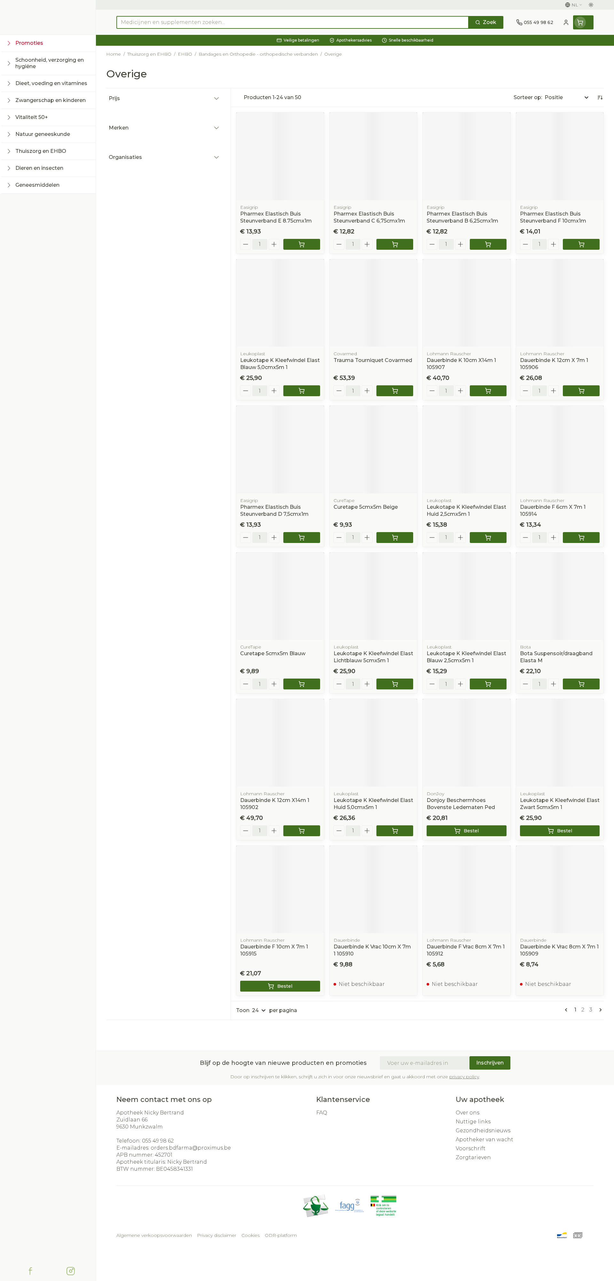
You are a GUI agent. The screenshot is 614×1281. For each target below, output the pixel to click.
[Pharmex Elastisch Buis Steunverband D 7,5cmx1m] (280, 449)
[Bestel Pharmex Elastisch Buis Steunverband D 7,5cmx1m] (301, 537)
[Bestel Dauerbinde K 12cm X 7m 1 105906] (581, 390)
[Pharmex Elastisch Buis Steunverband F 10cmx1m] (560, 156)
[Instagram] (70, 1271)
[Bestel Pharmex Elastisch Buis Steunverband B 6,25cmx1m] (488, 244)
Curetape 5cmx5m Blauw (272, 653)
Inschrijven (490, 1063)
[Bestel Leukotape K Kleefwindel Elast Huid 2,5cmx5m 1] (488, 537)
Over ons (467, 1113)
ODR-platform (281, 1235)
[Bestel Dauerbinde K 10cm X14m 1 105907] (488, 390)
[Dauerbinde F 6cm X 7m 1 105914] (560, 449)
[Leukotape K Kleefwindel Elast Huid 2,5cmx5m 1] (466, 449)
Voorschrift (470, 1148)
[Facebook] (30, 1271)
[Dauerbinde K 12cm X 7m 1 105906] (560, 303)
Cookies (250, 1235)
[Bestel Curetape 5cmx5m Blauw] (301, 684)
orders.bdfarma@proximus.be (191, 1148)
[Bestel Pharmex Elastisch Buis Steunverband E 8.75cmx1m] (301, 244)
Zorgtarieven (473, 1157)
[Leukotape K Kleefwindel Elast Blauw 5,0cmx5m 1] (280, 303)
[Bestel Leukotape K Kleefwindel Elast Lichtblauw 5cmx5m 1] (394, 684)
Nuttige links (473, 1122)
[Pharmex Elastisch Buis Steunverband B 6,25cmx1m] (466, 156)
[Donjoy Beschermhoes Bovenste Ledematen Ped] (466, 743)
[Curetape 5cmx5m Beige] (373, 449)
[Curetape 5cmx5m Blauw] (280, 596)
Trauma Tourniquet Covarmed (373, 360)
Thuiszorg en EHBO (149, 54)
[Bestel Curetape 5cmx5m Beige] (394, 537)
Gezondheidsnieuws (483, 1131)
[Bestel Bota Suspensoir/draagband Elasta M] (581, 684)
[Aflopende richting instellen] (600, 97)
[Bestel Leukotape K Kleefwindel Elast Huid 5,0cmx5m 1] (394, 830)
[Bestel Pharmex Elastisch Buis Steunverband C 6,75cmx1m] (394, 244)
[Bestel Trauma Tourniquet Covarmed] (394, 390)
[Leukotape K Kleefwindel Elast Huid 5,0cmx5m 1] (373, 743)
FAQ (321, 1113)
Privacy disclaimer (216, 1235)
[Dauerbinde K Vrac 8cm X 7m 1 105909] (560, 889)
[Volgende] (599, 1010)
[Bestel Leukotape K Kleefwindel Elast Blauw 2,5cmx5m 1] (488, 684)
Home (113, 54)
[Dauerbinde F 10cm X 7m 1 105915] (280, 889)
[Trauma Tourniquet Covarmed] (373, 303)
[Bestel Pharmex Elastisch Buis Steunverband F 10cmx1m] (581, 244)
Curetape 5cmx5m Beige (366, 507)
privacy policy (464, 1077)
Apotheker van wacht (484, 1139)
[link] (567, 1010)
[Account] (566, 22)
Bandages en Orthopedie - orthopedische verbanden (258, 54)
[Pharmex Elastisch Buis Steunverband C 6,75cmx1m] (373, 156)
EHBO (185, 54)
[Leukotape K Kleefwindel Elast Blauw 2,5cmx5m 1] (466, 596)
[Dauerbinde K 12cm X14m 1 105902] (280, 743)
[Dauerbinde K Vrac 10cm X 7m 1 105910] (373, 889)
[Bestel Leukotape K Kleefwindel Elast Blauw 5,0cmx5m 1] (301, 390)
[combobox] (292, 22)
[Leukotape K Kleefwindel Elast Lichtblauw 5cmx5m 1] (373, 596)
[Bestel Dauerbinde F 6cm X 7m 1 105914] (581, 537)
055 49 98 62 (158, 1141)
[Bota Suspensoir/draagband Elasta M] (560, 596)
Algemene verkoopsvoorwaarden (154, 1235)
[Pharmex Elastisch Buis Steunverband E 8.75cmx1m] (280, 156)
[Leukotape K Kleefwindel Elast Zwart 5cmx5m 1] (560, 743)
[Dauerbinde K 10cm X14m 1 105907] (466, 303)
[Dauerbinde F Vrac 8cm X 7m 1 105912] (466, 889)
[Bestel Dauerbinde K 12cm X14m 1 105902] (301, 830)
